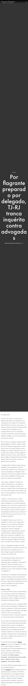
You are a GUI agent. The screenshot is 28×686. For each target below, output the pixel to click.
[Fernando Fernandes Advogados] (8, 2)
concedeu (8, 669)
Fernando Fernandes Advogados (12, 243)
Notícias (14, 172)
